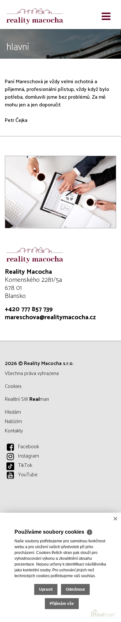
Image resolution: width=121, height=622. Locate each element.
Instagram (28, 456)
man (39, 399)
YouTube (27, 474)
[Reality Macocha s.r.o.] (37, 14)
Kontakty (14, 431)
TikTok (25, 465)
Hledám (13, 412)
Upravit (46, 589)
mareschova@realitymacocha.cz (50, 317)
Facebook (28, 446)
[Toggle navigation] (106, 17)
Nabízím (13, 421)
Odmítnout (75, 589)
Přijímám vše (62, 603)
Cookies (13, 386)
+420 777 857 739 (29, 309)
